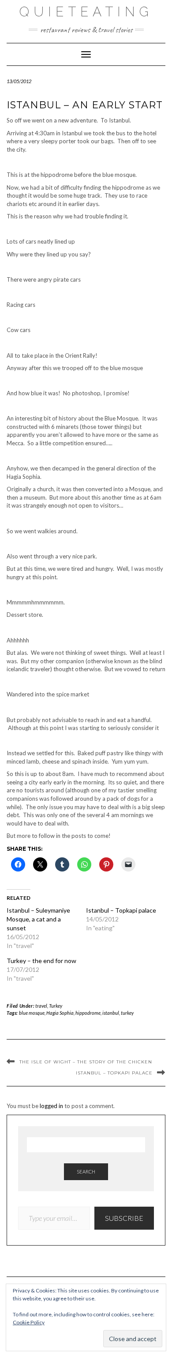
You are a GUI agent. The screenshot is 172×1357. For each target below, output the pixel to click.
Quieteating (86, 11)
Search (86, 1171)
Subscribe (124, 1218)
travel (41, 1006)
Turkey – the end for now (41, 960)
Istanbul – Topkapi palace (121, 910)
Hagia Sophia (60, 1013)
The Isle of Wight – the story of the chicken (85, 1062)
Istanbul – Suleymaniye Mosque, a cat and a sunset (38, 919)
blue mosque (32, 1013)
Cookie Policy (29, 1322)
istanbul (110, 1013)
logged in (51, 1105)
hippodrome (88, 1013)
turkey (127, 1013)
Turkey (55, 1006)
